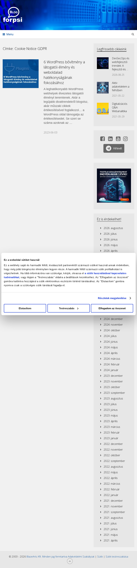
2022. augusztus (113, 466)
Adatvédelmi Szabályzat (81, 556)
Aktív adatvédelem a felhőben (120, 86)
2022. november (113, 449)
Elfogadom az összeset (112, 308)
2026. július (110, 234)
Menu (9, 34)
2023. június (111, 410)
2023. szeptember (114, 393)
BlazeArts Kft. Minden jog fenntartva (47, 556)
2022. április (111, 478)
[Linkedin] (110, 139)
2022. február (112, 489)
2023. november (113, 381)
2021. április (111, 540)
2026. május (111, 245)
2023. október (112, 387)
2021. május (111, 535)
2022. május (111, 472)
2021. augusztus (113, 518)
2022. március (112, 483)
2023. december (113, 376)
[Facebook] (102, 139)
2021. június (111, 529)
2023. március (112, 427)
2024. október (112, 330)
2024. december (113, 319)
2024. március (112, 359)
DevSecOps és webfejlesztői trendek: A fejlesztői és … (120, 63)
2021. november (113, 506)
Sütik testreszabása (117, 556)
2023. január (111, 438)
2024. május (111, 347)
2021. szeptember (114, 512)
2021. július (110, 523)
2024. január (111, 370)
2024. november (113, 324)
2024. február (112, 364)
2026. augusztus (113, 228)
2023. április (111, 421)
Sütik (100, 556)
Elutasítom (25, 308)
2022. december (113, 444)
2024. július (110, 336)
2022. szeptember (114, 461)
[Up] (70, 561)
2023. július (110, 404)
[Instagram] (125, 139)
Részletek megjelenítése (112, 298)
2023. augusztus (113, 398)
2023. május (111, 415)
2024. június (111, 341)
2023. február (112, 432)
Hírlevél (117, 148)
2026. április (111, 251)
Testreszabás (66, 308)
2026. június (111, 239)
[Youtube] (118, 139)
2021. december (113, 501)
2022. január (111, 495)
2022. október (112, 455)
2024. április (111, 353)
